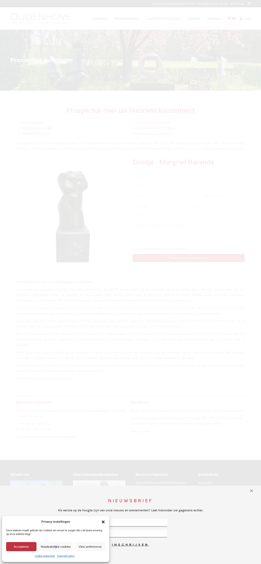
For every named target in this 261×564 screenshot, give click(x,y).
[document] (130, 282)
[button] (103, 522)
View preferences (90, 546)
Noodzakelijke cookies (56, 546)
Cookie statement (45, 556)
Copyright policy (66, 556)
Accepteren (21, 546)
